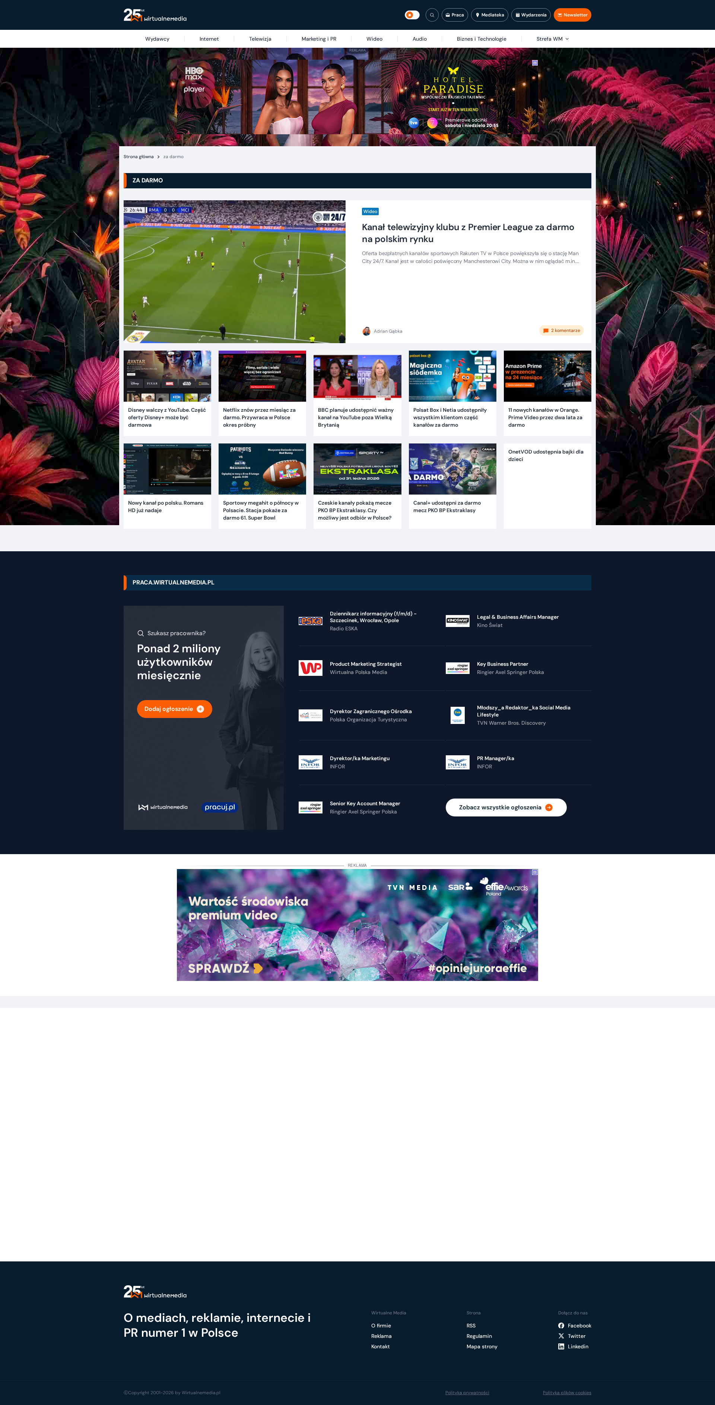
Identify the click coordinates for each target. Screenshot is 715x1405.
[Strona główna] (155, 15)
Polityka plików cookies (567, 1393)
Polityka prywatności (467, 1393)
